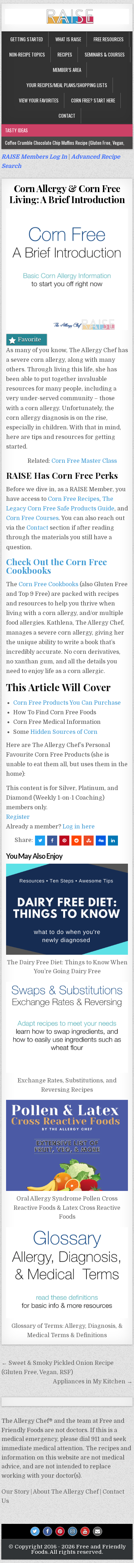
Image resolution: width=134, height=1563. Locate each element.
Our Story (15, 1492)
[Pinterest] (60, 1531)
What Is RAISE (68, 39)
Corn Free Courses (32, 518)
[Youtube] (85, 1531)
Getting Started (26, 39)
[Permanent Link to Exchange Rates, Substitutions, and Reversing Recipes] (67, 1027)
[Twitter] (35, 1531)
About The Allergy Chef (66, 1492)
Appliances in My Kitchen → (93, 1381)
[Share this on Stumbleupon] (89, 841)
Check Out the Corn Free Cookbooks (56, 566)
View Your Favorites (39, 100)
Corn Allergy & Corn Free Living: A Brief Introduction (67, 194)
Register (18, 817)
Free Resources (109, 39)
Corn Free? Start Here (93, 100)
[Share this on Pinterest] (64, 841)
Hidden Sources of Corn (64, 732)
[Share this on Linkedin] (113, 841)
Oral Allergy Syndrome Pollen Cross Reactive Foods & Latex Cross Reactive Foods (67, 1208)
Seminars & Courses (105, 54)
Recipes (65, 54)
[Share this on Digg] (101, 841)
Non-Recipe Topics (27, 54)
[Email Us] (97, 1531)
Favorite (29, 340)
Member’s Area (67, 69)
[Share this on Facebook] (52, 841)
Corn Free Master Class (84, 461)
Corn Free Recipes (73, 499)
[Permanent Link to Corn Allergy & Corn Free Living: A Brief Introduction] (67, 269)
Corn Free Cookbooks (48, 584)
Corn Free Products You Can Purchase (67, 703)
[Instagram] (72, 1531)
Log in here (79, 826)
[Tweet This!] (40, 841)
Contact (67, 115)
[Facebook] (47, 1531)
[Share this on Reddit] (76, 841)
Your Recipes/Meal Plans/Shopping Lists (66, 85)
